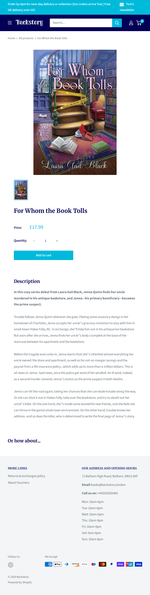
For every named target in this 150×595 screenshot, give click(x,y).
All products (26, 38)
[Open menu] (10, 22)
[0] (139, 23)
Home (11, 38)
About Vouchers (18, 482)
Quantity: (20, 240)
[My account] (131, 23)
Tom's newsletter (127, 7)
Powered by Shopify (20, 582)
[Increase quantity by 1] (57, 241)
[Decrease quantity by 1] (34, 241)
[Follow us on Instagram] (10, 564)
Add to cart (43, 255)
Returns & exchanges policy (26, 476)
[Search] (117, 23)
